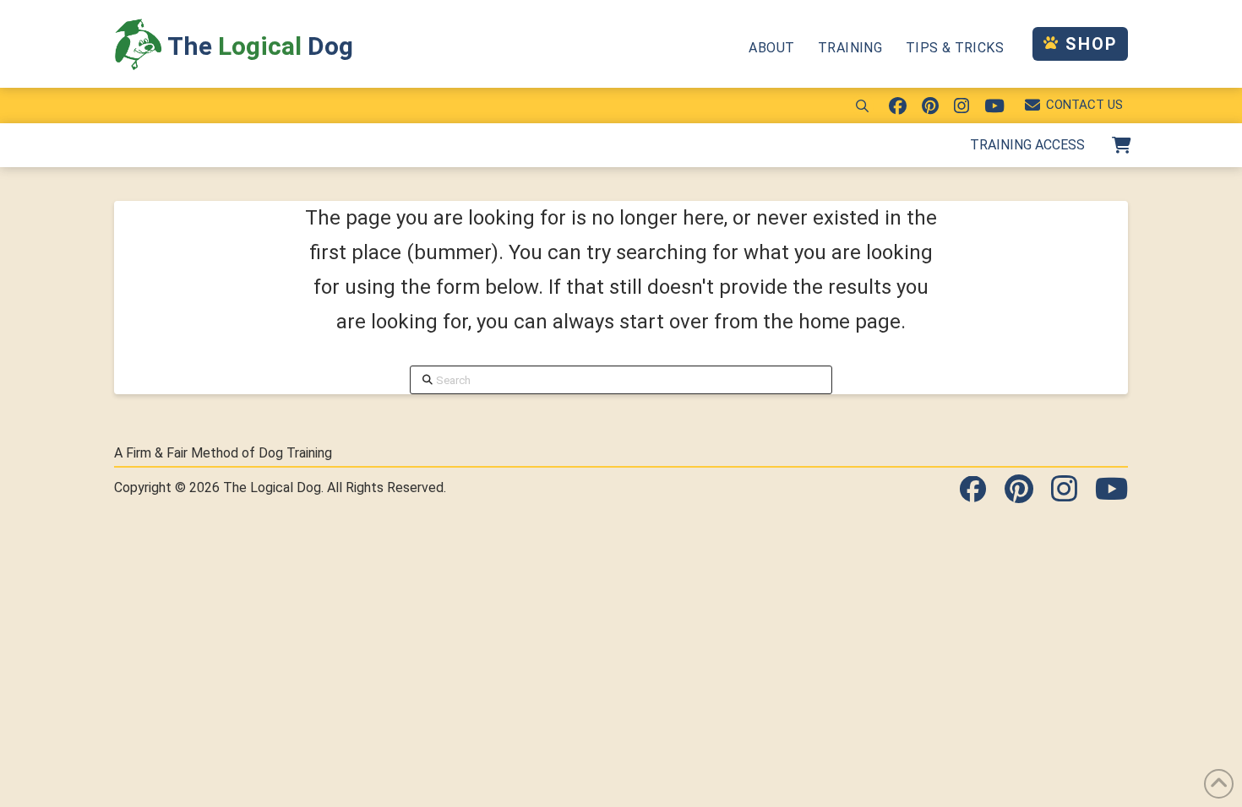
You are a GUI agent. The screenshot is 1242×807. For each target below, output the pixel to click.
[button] (863, 105)
